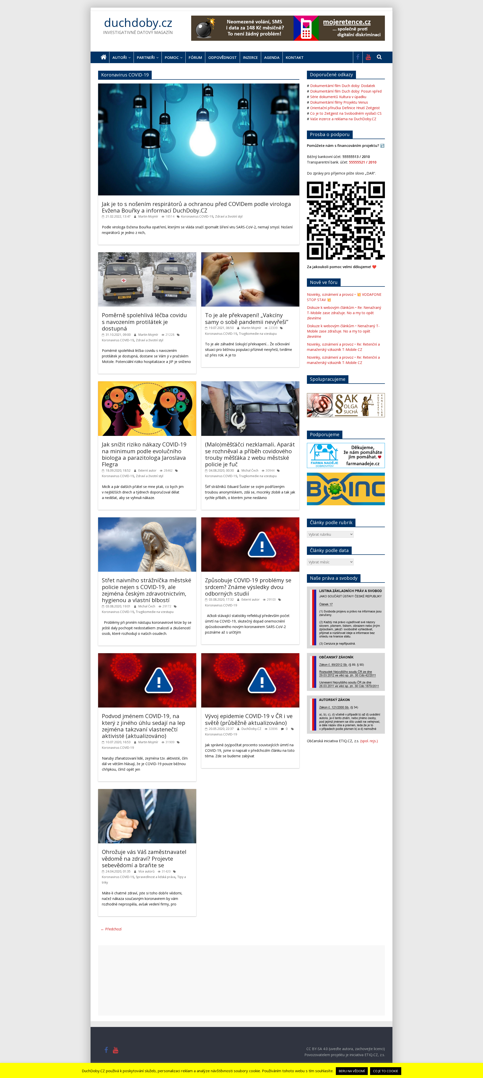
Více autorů (146, 871)
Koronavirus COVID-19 (197, 216)
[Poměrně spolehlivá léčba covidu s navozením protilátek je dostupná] (147, 255)
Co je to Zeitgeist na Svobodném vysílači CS (346, 113)
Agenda (271, 57)
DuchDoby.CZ (252, 729)
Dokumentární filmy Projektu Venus (339, 102)
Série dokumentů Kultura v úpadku (338, 96)
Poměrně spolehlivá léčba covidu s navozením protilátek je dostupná (144, 321)
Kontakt (295, 57)
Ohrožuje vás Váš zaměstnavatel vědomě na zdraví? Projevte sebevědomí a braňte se (144, 858)
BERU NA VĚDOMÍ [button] (352, 1071)
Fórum (195, 57)
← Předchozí (111, 929)
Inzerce (250, 57)
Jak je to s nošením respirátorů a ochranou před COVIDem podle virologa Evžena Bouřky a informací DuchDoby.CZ (196, 207)
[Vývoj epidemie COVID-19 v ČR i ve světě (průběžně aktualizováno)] (250, 655)
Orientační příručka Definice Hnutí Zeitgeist (345, 107)
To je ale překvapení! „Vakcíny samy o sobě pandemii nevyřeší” (246, 318)
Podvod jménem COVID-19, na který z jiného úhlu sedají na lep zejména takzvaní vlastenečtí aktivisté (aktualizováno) (143, 725)
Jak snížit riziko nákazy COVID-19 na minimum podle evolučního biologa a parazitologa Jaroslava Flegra (144, 454)
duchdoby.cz (138, 22)
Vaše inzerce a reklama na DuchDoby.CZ (343, 118)
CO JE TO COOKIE (385, 1071)
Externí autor (147, 470)
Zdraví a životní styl (229, 216)
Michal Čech (250, 470)
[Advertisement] (241, 980)
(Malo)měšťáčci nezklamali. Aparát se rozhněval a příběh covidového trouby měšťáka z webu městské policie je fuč (250, 454)
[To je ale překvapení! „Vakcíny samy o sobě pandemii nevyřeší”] (250, 255)
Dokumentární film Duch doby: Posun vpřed (346, 91)
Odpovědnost (222, 57)
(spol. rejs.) (369, 740)
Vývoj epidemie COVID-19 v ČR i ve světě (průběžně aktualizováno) (249, 719)
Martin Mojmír (148, 216)
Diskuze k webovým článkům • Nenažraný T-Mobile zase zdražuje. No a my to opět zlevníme (343, 331)
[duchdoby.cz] (103, 57)
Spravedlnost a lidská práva (155, 877)
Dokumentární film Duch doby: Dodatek (342, 85)
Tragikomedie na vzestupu (258, 333)
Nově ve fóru (324, 282)
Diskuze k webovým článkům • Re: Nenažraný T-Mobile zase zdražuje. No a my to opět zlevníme (344, 312)
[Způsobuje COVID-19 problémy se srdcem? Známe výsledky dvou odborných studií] (250, 520)
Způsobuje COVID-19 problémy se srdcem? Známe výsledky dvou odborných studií (248, 586)
